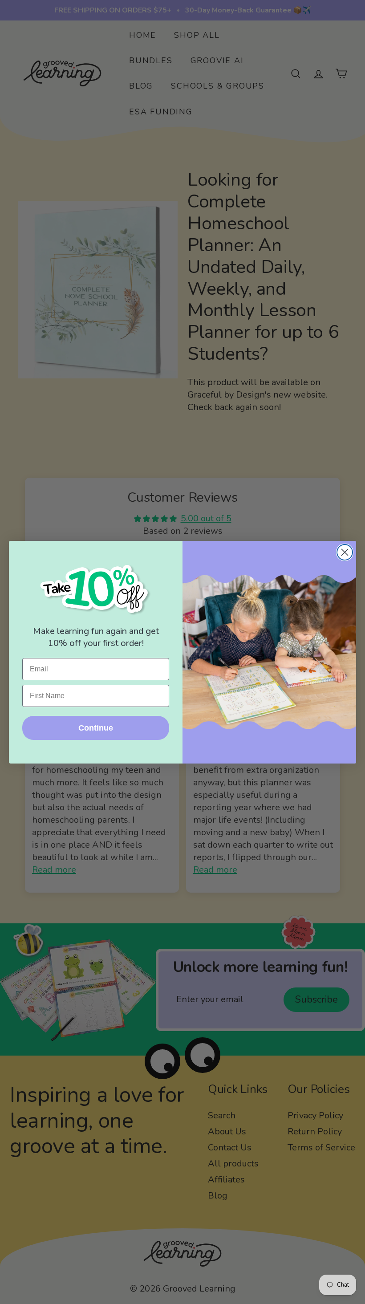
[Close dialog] (345, 552)
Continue (95, 727)
